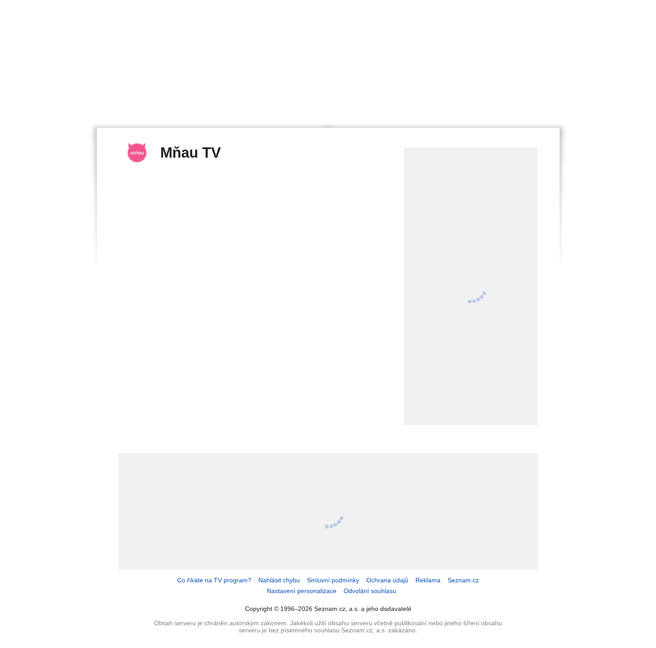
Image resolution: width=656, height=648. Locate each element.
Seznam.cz (463, 580)
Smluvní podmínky (333, 580)
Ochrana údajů (387, 580)
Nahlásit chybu (279, 580)
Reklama (427, 580)
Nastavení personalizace (301, 590)
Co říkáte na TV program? (214, 580)
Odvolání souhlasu (370, 590)
